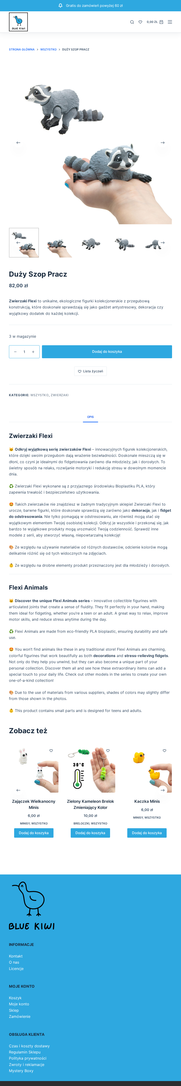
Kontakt (16, 956)
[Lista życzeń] (140, 22)
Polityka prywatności (27, 1058)
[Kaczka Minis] (147, 768)
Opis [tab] (90, 417)
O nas (14, 962)
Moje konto (19, 1004)
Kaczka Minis (147, 801)
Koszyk (15, 997)
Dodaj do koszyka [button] (34, 832)
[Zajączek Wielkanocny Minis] (33, 768)
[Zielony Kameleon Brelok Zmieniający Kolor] (90, 768)
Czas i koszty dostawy (29, 1046)
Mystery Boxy (21, 1070)
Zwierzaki (60, 395)
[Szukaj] (132, 22)
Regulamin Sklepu (25, 1052)
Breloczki (81, 823)
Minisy (25, 823)
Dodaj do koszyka (107, 351)
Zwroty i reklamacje (26, 1064)
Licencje (16, 968)
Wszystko (39, 395)
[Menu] (170, 22)
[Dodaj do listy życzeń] (51, 750)
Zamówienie (19, 1016)
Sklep (14, 1010)
